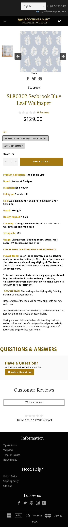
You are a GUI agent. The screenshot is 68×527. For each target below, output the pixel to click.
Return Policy (10, 476)
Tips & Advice (10, 445)
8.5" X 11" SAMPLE (13, 146)
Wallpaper (8, 450)
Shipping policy (11, 481)
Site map (7, 486)
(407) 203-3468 (56, 6)
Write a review (34, 402)
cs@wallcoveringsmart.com (51, 11)
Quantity (8, 154)
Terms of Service (11, 455)
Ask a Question (21, 372)
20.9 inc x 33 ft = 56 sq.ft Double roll (25, 138)
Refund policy (10, 459)
